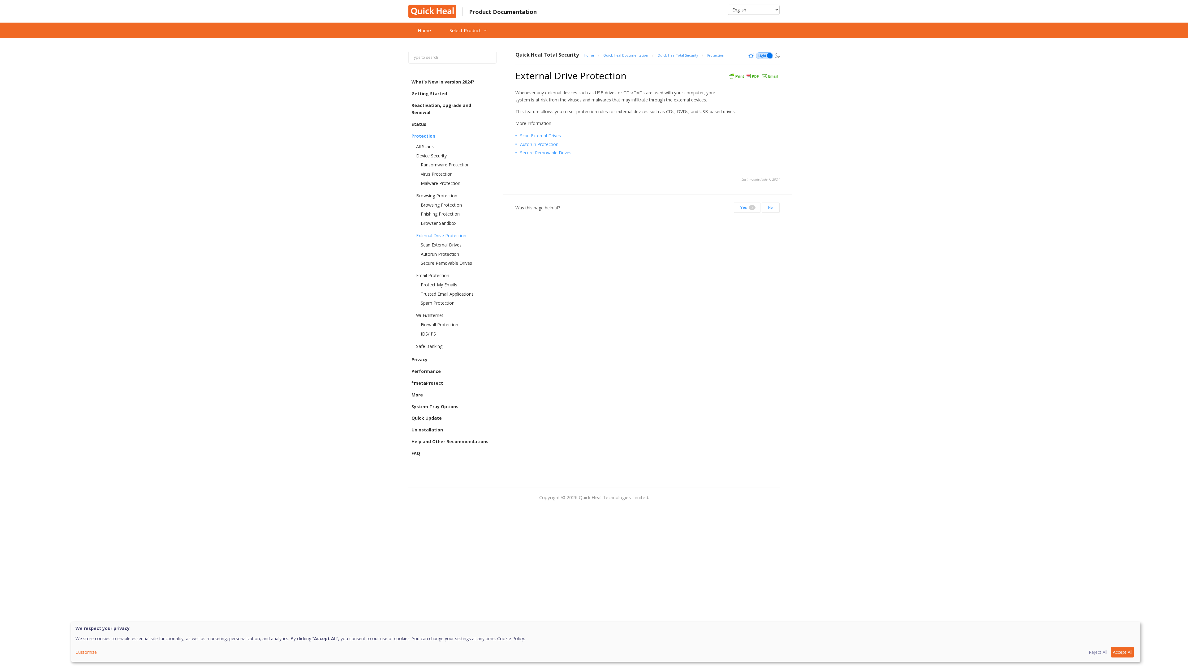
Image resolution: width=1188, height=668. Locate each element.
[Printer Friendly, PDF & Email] (753, 76)
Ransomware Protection (445, 165)
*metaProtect (427, 383)
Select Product (465, 30)
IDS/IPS (428, 334)
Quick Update (426, 418)
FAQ (415, 453)
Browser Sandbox (438, 223)
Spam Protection (437, 303)
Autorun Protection (440, 254)
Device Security (431, 156)
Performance (426, 371)
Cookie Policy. (511, 638)
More (417, 395)
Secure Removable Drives (446, 263)
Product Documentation (503, 11)
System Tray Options (434, 406)
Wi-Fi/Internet (429, 315)
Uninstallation (427, 430)
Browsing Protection (436, 196)
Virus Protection (437, 174)
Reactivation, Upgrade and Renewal (441, 109)
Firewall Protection (439, 325)
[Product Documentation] (432, 11)
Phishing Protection (440, 214)
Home (424, 30)
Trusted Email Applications (447, 294)
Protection (423, 136)
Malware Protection (440, 183)
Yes (746, 207)
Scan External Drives (441, 245)
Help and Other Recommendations (450, 441)
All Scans (425, 146)
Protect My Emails (439, 285)
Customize (86, 652)
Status (418, 124)
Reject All (1098, 652)
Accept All (1122, 652)
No (770, 207)
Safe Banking (429, 346)
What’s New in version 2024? (442, 82)
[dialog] (605, 642)
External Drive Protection (441, 235)
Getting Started (429, 93)
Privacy (419, 359)
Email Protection (432, 275)
